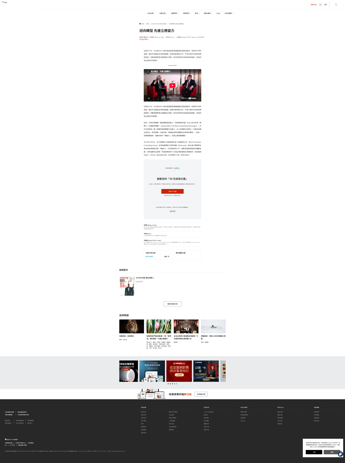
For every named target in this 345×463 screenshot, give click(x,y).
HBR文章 (280, 421)
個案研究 (143, 427)
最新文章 (143, 412)
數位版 (206, 415)
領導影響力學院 (22, 445)
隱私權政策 (8, 423)
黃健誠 (176, 342)
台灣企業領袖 (172, 427)
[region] (172, 371)
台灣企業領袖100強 (23, 415)
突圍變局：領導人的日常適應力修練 (213, 337)
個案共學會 (244, 412)
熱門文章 (143, 415)
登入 (325, 4)
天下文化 (12, 445)
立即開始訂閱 (201, 394)
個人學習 (143, 421)
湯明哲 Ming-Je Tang (157, 37)
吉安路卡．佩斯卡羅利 (159, 344)
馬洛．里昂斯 (205, 342)
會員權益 (316, 418)
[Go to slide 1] (168, 383)
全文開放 (171, 415)
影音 (142, 424)
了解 (314, 452)
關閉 (332, 452)
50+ (6, 445)
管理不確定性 (143, 37)
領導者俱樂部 (244, 415)
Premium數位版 (208, 412)
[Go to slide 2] (170, 383)
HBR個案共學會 (9, 412)
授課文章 (316, 421)
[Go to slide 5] (176, 383)
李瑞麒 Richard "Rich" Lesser (186, 37)
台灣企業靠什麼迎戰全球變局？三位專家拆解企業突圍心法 (186, 337)
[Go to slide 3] (172, 383)
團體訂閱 (206, 424)
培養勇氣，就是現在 (126, 336)
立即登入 (177, 168)
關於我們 (7, 420)
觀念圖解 (143, 430)
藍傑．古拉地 (123, 339)
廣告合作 (29, 423)
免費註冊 (172, 211)
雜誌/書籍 (280, 418)
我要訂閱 (313, 4)
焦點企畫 (143, 433)
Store (218, 13)
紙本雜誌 (206, 418)
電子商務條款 (20, 423)
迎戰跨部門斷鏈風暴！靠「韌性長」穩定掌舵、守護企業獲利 (159, 337)
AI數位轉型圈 (8, 415)
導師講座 (171, 430)
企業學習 (243, 418)
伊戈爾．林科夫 (157, 348)
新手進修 (171, 424)
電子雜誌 (206, 421)
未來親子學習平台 (20, 443)
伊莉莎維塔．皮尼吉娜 (160, 346)
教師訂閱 (206, 430)
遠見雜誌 (31, 443)
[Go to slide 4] (174, 383)
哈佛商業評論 (8, 443)
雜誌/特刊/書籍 (173, 412)
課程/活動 (280, 412)
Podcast (243, 421)
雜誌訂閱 (279, 415)
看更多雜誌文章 (172, 304)
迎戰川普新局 (172, 418)
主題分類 (143, 418)
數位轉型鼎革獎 (22, 412)
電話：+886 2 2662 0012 (81, 451)
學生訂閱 (206, 427)
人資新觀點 (172, 421)
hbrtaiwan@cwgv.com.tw (118, 451)
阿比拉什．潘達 (151, 342)
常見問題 (316, 415)
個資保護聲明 (20, 420)
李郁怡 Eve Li (170, 37)
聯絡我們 (316, 412)
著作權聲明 (30, 420)
